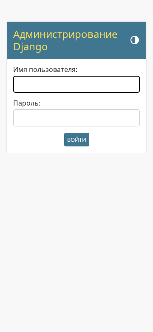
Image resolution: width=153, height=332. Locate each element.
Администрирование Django (65, 40)
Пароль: (26, 103)
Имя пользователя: (45, 70)
